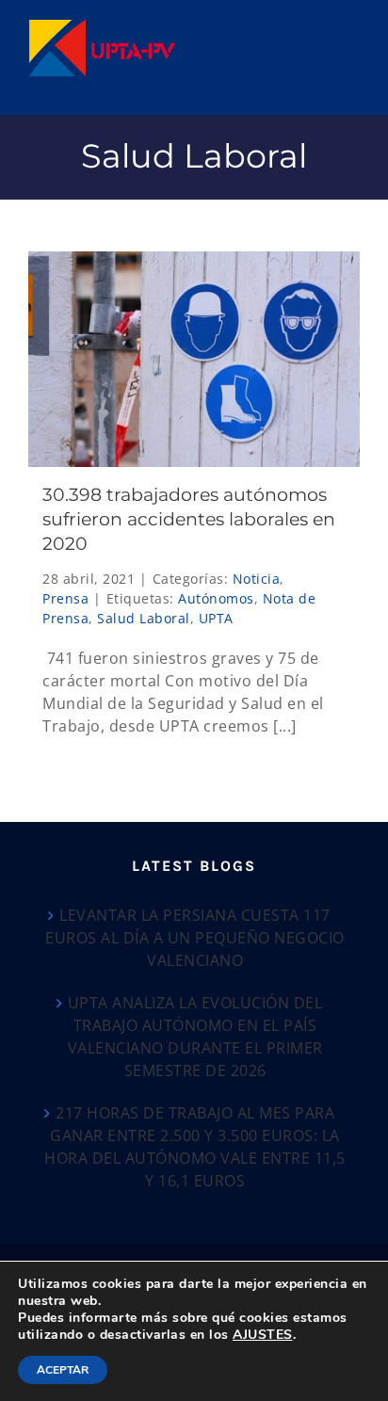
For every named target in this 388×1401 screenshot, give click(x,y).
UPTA (216, 618)
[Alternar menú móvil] (350, 29)
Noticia (257, 579)
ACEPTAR (63, 1369)
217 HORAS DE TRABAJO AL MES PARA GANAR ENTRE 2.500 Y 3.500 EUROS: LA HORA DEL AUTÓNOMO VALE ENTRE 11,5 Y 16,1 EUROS (195, 1147)
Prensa (65, 598)
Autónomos (216, 598)
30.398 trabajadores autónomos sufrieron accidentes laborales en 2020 (188, 519)
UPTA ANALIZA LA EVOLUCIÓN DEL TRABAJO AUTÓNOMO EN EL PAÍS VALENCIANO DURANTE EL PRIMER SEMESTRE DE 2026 (195, 1036)
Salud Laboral (143, 618)
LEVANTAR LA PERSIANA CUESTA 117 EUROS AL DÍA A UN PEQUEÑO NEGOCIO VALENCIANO (195, 938)
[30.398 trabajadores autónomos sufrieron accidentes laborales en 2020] (194, 359)
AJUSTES (263, 1335)
